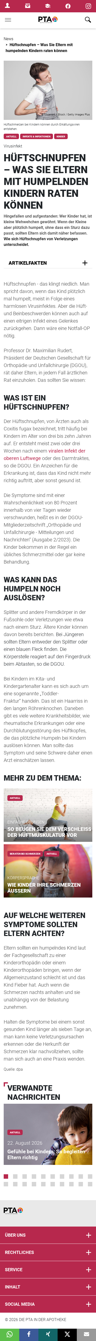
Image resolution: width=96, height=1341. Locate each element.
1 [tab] (6, 1176)
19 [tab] (81, 1184)
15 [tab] (43, 1184)
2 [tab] (15, 1176)
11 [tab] (6, 1184)
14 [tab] (34, 1184)
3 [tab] (24, 1176)
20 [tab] (90, 1184)
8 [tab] (71, 1176)
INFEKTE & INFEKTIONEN (36, 136)
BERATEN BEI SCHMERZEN (25, 853)
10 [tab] (90, 1176)
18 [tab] (71, 1184)
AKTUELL (11, 136)
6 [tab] (52, 1176)
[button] (9, 1335)
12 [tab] (15, 1184)
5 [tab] (43, 1176)
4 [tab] (34, 1176)
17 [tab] (62, 1184)
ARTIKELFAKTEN (28, 263)
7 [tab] (62, 1176)
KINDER (61, 136)
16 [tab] (52, 1184)
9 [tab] (81, 1176)
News (8, 39)
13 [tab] (24, 1184)
